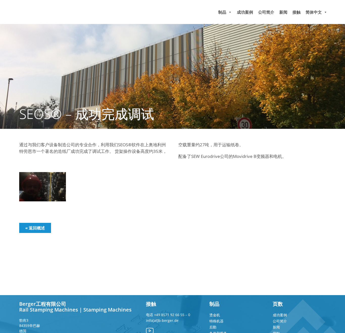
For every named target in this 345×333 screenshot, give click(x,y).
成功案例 (245, 12)
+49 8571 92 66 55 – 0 (172, 314)
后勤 (212, 327)
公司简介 (266, 12)
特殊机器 (216, 321)
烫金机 (214, 315)
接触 (296, 12)
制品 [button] (222, 12)
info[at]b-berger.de (162, 320)
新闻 (283, 12)
